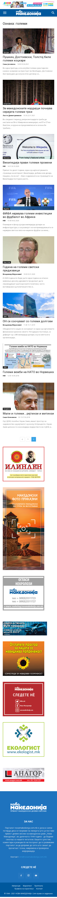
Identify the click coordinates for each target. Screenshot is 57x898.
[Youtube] (36, 875)
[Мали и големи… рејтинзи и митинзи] (28, 396)
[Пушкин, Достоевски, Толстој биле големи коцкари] (28, 41)
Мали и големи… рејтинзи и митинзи (28, 413)
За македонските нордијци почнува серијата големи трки (27, 110)
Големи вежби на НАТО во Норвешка (28, 372)
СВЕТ (5, 317)
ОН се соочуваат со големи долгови (28, 321)
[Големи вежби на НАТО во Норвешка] (28, 356)
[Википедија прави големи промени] (28, 146)
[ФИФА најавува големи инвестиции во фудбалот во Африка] (28, 197)
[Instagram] (28, 875)
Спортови (7, 104)
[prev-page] (22, 439)
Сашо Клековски (9, 417)
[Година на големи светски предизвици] (28, 250)
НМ (4, 166)
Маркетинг (27, 886)
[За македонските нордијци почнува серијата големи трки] (28, 92)
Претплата (38, 886)
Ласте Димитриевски (12, 115)
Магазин (7, 158)
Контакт (39, 889)
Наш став (7, 262)
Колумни (7, 409)
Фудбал (6, 209)
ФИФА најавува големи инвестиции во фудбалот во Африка (27, 215)
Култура (6, 52)
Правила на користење (24, 889)
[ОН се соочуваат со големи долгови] (28, 305)
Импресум (16, 886)
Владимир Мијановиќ (12, 274)
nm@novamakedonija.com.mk (33, 857)
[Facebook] (21, 875)
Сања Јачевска (9, 64)
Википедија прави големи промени (27, 162)
